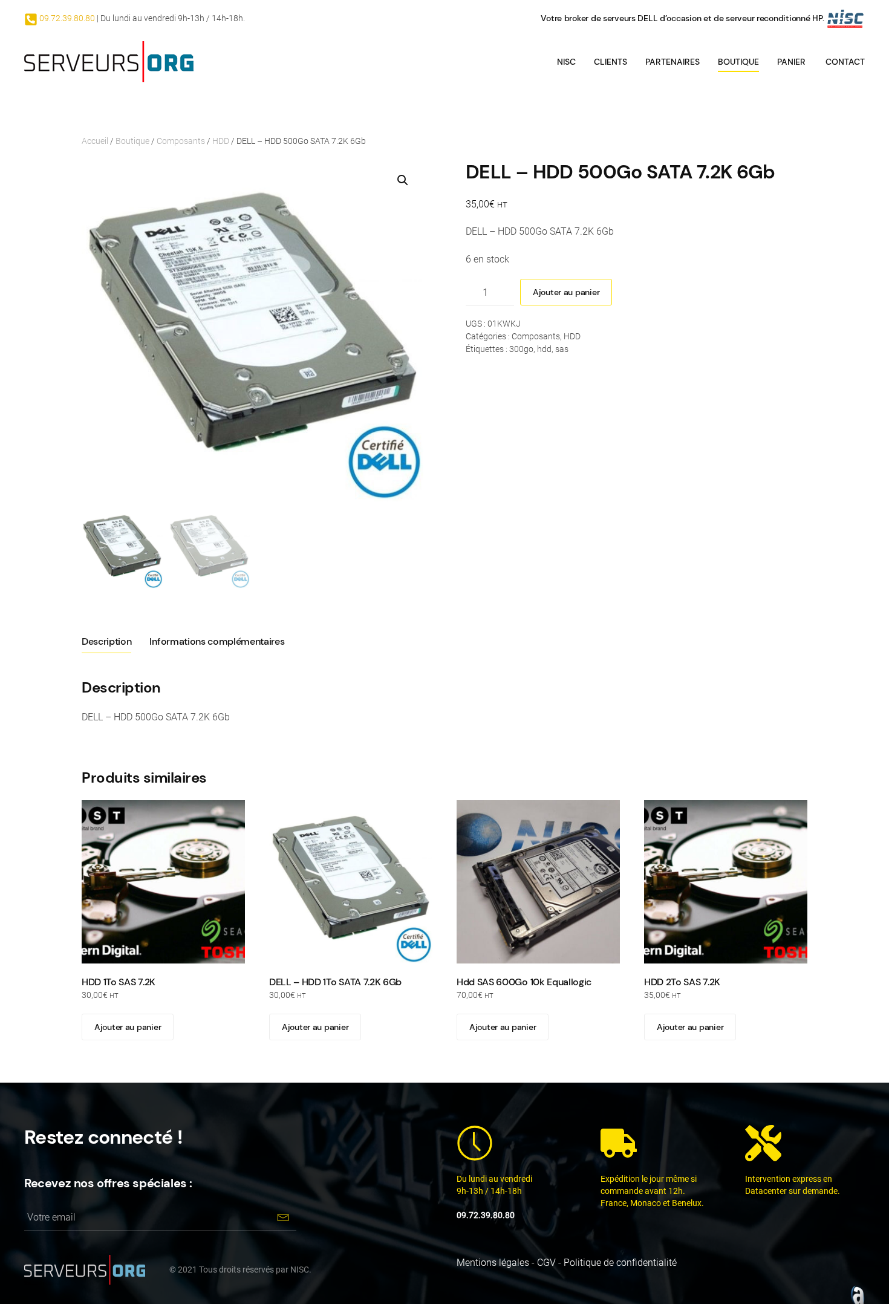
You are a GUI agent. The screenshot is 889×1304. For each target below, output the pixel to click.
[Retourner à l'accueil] (109, 61)
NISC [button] (566, 61)
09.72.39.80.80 (66, 18)
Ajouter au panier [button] (127, 1027)
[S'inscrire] (282, 1217)
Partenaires (672, 61)
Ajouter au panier (566, 292)
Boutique (738, 61)
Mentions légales (493, 1262)
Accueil (95, 141)
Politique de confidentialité (620, 1262)
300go (521, 349)
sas (561, 349)
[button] (403, 180)
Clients (610, 61)
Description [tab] (106, 641)
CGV (546, 1262)
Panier (791, 61)
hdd (544, 349)
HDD (220, 141)
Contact (845, 61)
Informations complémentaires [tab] (216, 641)
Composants (181, 141)
